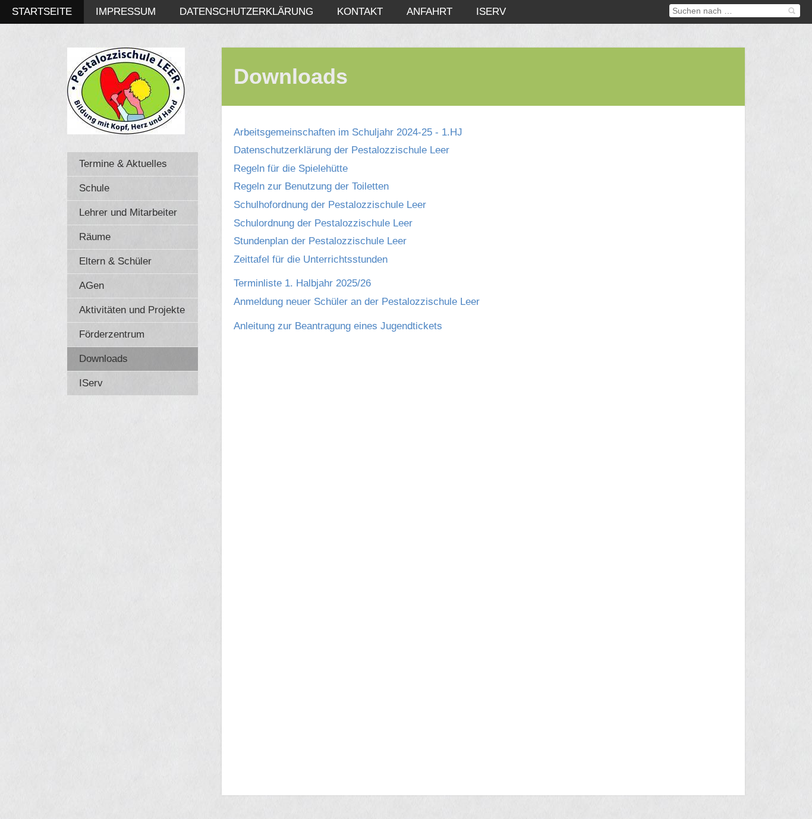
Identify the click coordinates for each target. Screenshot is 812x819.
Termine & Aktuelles (123, 163)
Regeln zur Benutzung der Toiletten (311, 186)
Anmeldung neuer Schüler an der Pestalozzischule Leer (357, 301)
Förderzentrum (111, 334)
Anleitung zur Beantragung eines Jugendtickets (338, 326)
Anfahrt (429, 11)
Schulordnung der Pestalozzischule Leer (323, 223)
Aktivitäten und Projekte (132, 310)
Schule (94, 188)
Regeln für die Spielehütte (291, 168)
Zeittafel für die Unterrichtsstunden (311, 259)
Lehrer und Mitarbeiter (128, 212)
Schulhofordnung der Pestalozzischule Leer (330, 204)
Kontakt (360, 11)
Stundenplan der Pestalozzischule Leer (320, 241)
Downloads (103, 358)
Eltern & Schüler (115, 261)
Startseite (42, 11)
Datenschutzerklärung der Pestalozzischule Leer (341, 150)
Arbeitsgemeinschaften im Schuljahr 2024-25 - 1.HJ (348, 132)
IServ (491, 11)
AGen (91, 285)
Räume (95, 236)
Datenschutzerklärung (246, 11)
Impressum (126, 11)
